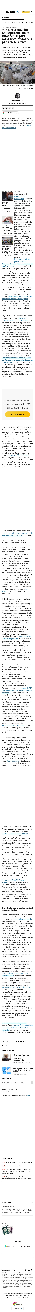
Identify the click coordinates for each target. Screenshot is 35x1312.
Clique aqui (17, 414)
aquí (28, 1095)
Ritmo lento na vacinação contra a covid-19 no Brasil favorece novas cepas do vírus (7, 229)
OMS (7, 1083)
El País (14, 1074)
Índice (20, 1297)
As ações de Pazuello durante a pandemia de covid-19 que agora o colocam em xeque (6, 208)
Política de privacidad (10, 1295)
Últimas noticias (7, 1158)
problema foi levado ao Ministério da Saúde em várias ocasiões (17, 534)
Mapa (17, 1295)
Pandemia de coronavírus (10, 27)
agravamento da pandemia (13, 725)
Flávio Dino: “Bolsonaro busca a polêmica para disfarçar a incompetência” (22, 1058)
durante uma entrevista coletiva (15, 833)
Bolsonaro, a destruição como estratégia (19, 1162)
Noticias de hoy (26, 1297)
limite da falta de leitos (18, 455)
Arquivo (4, 1223)
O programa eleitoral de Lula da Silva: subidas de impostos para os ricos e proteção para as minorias (16, 1171)
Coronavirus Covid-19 (17, 1083)
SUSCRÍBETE (26, 11)
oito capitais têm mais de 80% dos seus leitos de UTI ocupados (17, 297)
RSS (18, 1297)
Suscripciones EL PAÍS (24, 1295)
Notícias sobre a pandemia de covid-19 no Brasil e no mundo (23, 1070)
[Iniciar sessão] (31, 11)
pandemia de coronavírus (19, 197)
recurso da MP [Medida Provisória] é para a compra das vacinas (17, 690)
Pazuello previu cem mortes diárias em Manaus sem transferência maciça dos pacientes (17, 360)
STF (23, 22)
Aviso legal (20, 1293)
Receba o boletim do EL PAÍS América (15, 1042)
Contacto (5, 1293)
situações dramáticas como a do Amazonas (15, 319)
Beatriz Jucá (17, 101)
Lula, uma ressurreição (13, 1166)
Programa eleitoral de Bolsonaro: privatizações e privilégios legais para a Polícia (17, 1178)
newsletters (6, 1202)
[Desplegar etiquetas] (32, 1082)
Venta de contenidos (13, 1293)
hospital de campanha (23, 919)
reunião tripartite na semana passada (16, 637)
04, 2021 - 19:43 (20, 103)
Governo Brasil (6, 22)
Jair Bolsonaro (16, 22)
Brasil (5, 17)
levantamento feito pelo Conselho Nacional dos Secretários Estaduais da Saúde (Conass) (17, 262)
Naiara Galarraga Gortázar (20, 1062)
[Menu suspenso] (3, 11)
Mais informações (6, 1091)
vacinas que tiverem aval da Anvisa (16, 987)
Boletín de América (8, 1206)
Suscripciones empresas (10, 1297)
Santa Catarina (13, 761)
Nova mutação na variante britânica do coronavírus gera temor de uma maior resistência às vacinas (7, 252)
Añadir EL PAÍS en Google (11, 113)
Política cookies (28, 1293)
